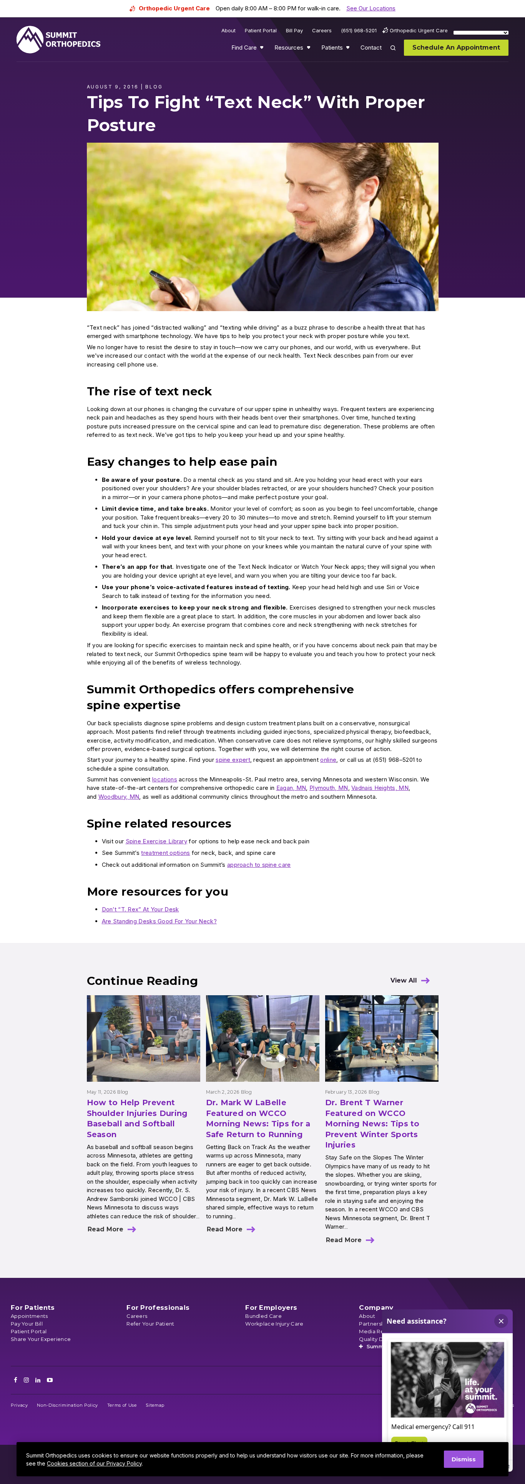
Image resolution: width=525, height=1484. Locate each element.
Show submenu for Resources (309, 49)
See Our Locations (370, 8)
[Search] (397, 53)
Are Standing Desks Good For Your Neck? (159, 921)
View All (403, 980)
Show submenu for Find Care (262, 49)
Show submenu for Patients (348, 49)
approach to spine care (259, 864)
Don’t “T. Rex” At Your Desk (140, 909)
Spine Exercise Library (157, 841)
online (328, 759)
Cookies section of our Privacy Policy (94, 1463)
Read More (105, 1229)
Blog (122, 1092)
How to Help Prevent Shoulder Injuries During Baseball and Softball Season (137, 1118)
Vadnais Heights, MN (380, 787)
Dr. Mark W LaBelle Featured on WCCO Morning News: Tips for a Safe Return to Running (258, 1118)
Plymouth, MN (328, 787)
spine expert (233, 759)
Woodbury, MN (119, 796)
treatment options (165, 852)
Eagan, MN (291, 787)
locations (164, 779)
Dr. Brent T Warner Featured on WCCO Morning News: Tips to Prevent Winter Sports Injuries (372, 1123)
